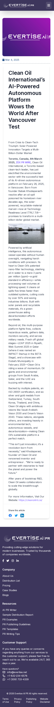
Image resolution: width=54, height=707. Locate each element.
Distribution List (11, 580)
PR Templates (10, 629)
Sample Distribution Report (17, 614)
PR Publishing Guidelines (16, 624)
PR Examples (9, 619)
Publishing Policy (31, 700)
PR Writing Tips (11, 633)
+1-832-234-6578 (17, 675)
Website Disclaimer (45, 700)
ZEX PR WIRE (23, 162)
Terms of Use (5, 700)
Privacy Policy (18, 700)
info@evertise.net (17, 672)
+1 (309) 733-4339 (18, 679)
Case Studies (9, 590)
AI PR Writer (9, 609)
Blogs (5, 595)
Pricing (6, 585)
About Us (7, 575)
